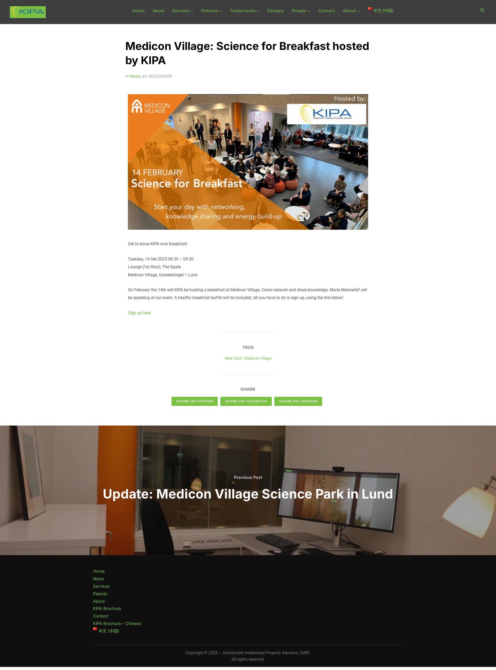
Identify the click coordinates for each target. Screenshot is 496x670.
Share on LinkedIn (298, 401)
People (299, 10)
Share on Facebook (246, 401)
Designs (275, 10)
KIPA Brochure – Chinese (117, 623)
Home (138, 10)
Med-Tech (233, 358)
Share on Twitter (194, 401)
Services (180, 10)
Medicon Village (258, 358)
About (349, 10)
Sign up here (139, 312)
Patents (209, 10)
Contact (326, 10)
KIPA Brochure (107, 608)
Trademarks (242, 10)
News (158, 10)
